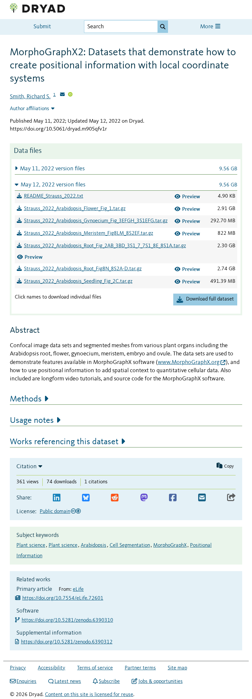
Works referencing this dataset (64, 442)
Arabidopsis (93, 545)
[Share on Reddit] (114, 498)
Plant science (30, 545)
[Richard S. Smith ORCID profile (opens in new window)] (70, 95)
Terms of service (95, 668)
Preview (191, 196)
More (207, 27)
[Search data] (163, 26)
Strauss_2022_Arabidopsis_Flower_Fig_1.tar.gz (75, 208)
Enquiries (26, 681)
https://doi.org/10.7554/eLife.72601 (62, 598)
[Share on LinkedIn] (56, 498)
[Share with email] (202, 498)
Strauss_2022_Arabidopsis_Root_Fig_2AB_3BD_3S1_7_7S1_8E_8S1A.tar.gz (105, 246)
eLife (78, 589)
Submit (42, 27)
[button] (126, 168)
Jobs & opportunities (160, 681)
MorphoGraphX (170, 545)
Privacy (18, 668)
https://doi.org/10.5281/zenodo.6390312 (67, 642)
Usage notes (32, 420)
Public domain (55, 511)
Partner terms (140, 668)
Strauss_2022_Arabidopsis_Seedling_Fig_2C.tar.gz (78, 281)
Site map (177, 668)
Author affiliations (29, 108)
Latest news (67, 681)
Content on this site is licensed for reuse (89, 694)
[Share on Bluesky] (86, 498)
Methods (26, 399)
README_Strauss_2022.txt (53, 196)
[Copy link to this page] (231, 498)
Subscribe (109, 681)
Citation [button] (26, 467)
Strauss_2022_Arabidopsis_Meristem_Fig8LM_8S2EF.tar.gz (88, 233)
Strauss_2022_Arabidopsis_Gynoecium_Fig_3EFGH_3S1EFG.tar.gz (96, 221)
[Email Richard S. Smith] (62, 95)
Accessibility (51, 668)
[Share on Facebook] (173, 498)
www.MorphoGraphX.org (189, 362)
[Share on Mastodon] (144, 498)
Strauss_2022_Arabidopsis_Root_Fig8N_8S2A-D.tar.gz (83, 269)
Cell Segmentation (130, 545)
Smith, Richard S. (30, 97)
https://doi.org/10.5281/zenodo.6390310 (67, 620)
